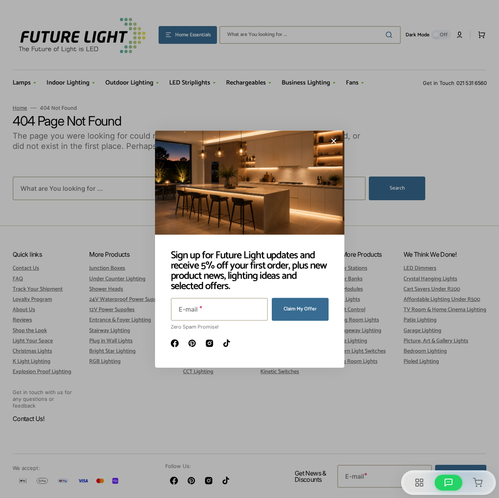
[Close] (333, 141)
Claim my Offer (300, 309)
